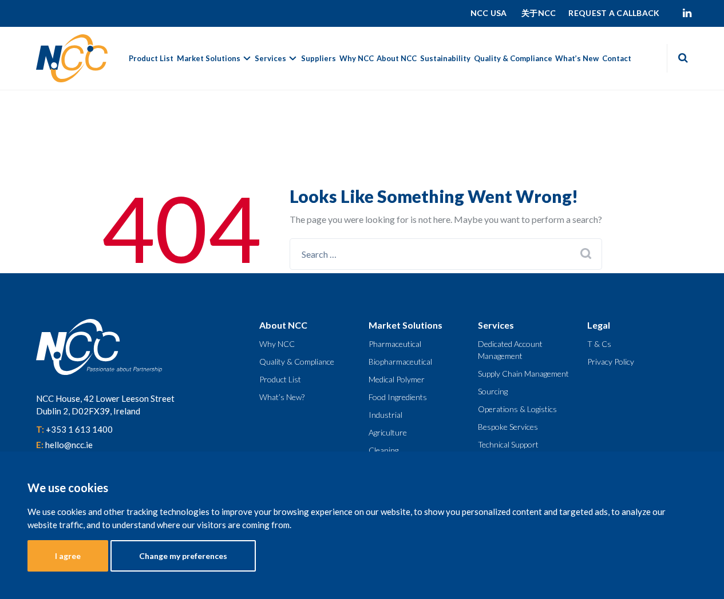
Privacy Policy (610, 361)
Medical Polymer (397, 379)
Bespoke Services (508, 427)
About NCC (397, 58)
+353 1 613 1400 (79, 429)
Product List (151, 58)
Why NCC (356, 58)
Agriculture (388, 432)
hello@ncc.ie (69, 445)
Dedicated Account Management (510, 350)
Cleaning (383, 450)
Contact (616, 58)
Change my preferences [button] (183, 556)
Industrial (385, 415)
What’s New (577, 58)
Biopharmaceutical (400, 361)
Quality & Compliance (513, 58)
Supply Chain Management (523, 373)
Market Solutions (208, 58)
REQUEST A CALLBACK (613, 13)
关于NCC (538, 13)
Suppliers (318, 58)
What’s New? (281, 397)
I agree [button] (68, 556)
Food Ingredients (398, 397)
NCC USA (489, 13)
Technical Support (508, 444)
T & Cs (599, 344)
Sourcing (493, 391)
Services (270, 58)
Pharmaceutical (395, 344)
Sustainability (445, 58)
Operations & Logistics (517, 409)
